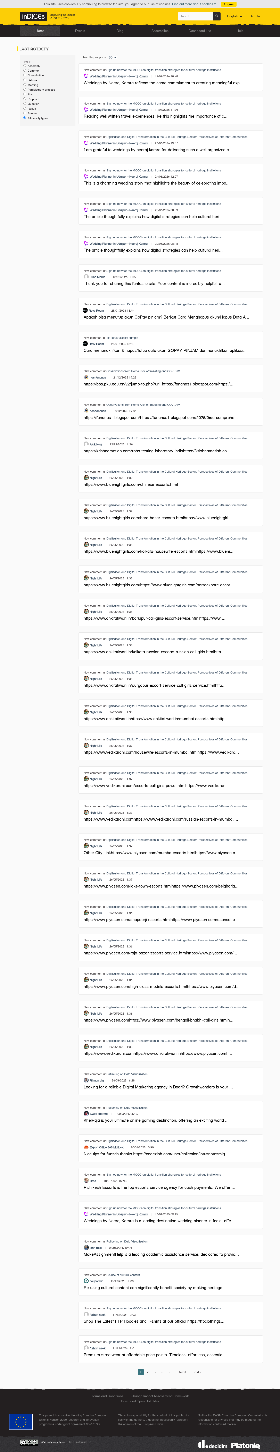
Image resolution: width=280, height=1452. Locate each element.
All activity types (38, 118)
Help (240, 31)
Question (33, 103)
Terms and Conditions (107, 1396)
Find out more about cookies (194, 4)
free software (80, 1442)
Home (40, 31)
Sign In (255, 16)
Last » (197, 1372)
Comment (34, 70)
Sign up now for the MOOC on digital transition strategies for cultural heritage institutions (163, 70)
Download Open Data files (140, 1401)
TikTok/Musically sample (122, 337)
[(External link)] (245, 1445)
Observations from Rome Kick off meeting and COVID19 (143, 371)
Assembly (34, 66)
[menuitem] (235, 16)
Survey (32, 113)
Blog (120, 31)
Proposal (33, 99)
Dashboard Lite (200, 31)
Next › (183, 1372)
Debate (32, 80)
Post (30, 94)
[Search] (217, 16)
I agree (228, 4)
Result (32, 108)
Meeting (33, 85)
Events (80, 31)
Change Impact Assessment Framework (160, 1396)
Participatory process (41, 89)
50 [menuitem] (111, 57)
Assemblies (159, 31)
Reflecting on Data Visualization (127, 1074)
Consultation (36, 75)
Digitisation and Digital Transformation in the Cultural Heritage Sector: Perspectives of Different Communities (176, 137)
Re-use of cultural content (123, 1275)
